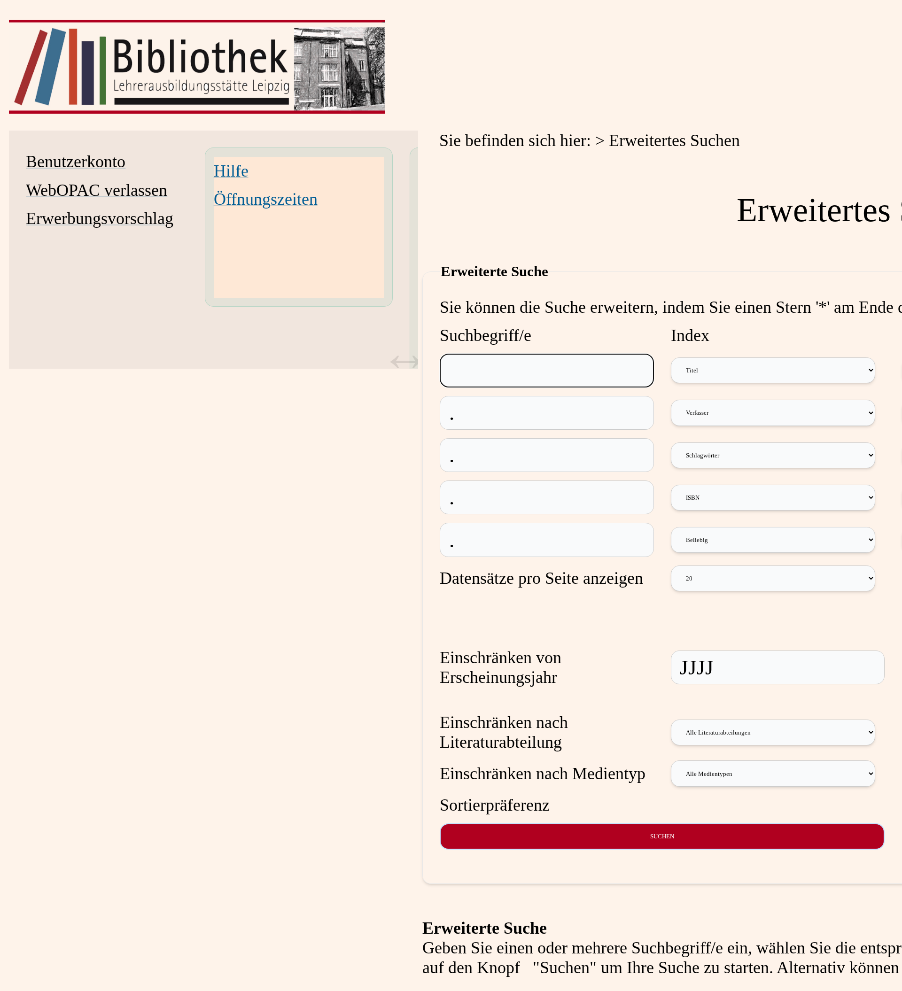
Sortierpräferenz (495, 805)
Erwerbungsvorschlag (99, 218)
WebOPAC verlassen (96, 190)
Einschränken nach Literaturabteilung (504, 732)
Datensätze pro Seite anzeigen (541, 578)
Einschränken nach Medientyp (542, 773)
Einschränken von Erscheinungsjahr (500, 667)
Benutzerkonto (75, 161)
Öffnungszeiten (266, 199)
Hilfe (231, 171)
